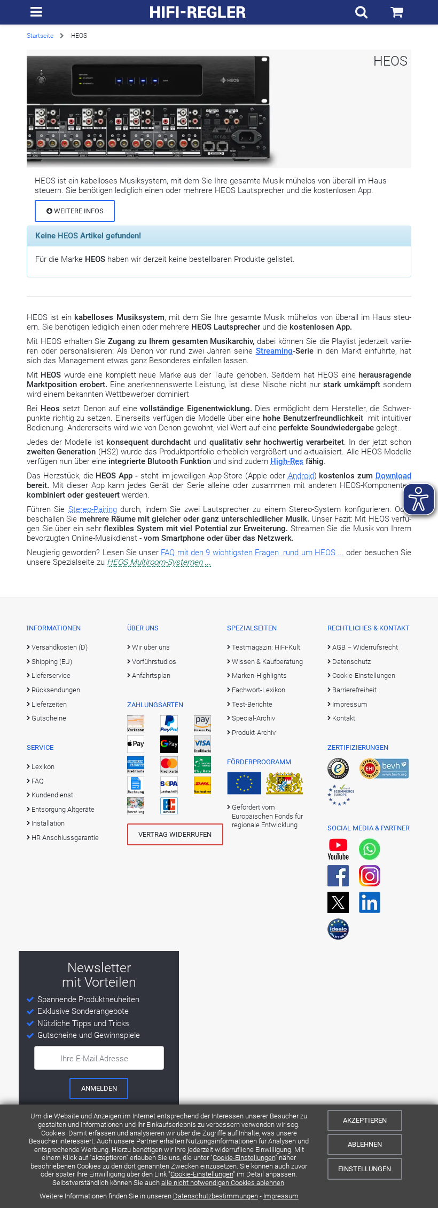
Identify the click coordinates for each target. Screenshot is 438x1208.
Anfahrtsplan (151, 675)
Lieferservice (51, 675)
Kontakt (343, 718)
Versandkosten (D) (60, 647)
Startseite (40, 35)
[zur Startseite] (198, 12)
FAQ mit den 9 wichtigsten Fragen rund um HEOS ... (252, 552)
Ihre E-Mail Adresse (94, 1058)
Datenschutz (351, 662)
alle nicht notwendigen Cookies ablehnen (222, 1183)
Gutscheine (49, 718)
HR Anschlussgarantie (65, 838)
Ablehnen (365, 1144)
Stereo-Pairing (92, 509)
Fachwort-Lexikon (258, 690)
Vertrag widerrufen (175, 834)
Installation (48, 823)
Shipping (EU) (52, 662)
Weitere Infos (78, 211)
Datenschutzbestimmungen (215, 1196)
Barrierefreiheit (354, 690)
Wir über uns (151, 647)
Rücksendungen (56, 690)
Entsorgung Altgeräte (63, 809)
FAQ (38, 781)
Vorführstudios (154, 662)
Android (301, 476)
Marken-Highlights (259, 675)
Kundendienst (52, 795)
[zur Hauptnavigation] (36, 12)
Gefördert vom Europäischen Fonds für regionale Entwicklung (267, 816)
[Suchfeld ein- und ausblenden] (361, 12)
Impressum (281, 1196)
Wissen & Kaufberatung (267, 662)
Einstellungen (364, 1169)
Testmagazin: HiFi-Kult (266, 647)
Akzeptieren (365, 1120)
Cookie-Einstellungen (244, 1158)
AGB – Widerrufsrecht (365, 647)
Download (393, 476)
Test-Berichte (252, 704)
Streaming (274, 351)
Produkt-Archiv (254, 733)
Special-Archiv (253, 718)
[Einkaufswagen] (396, 12)
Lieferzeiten (49, 704)
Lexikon (43, 767)
